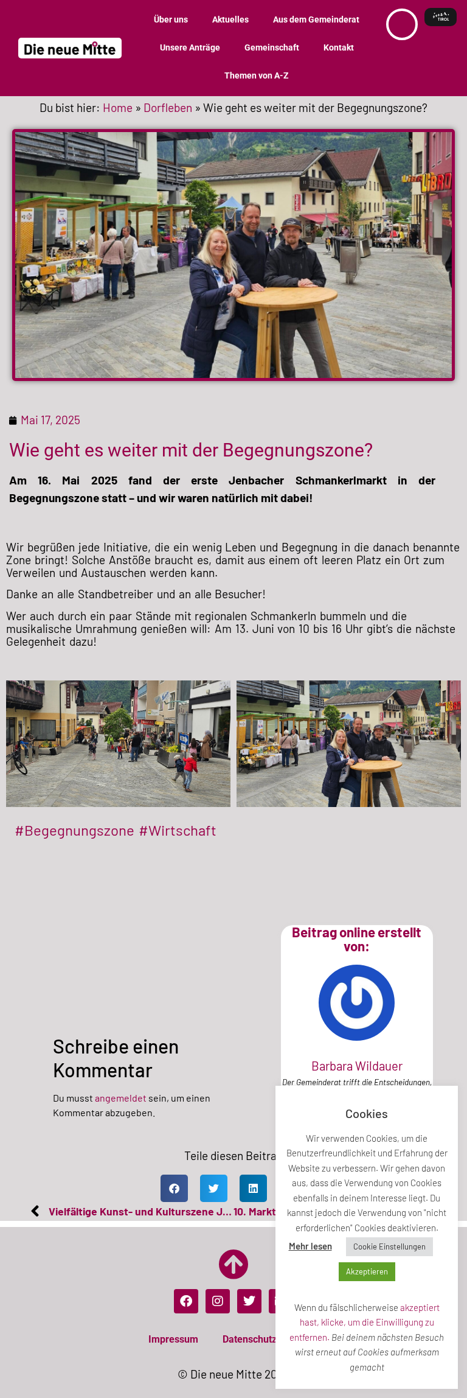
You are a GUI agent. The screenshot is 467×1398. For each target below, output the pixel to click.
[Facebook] (186, 1301)
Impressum (173, 1339)
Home (118, 107)
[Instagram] (218, 1301)
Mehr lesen (310, 1245)
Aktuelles (230, 20)
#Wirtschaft (177, 830)
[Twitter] (249, 1301)
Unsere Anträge (190, 48)
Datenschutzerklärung (271, 1339)
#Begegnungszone (74, 830)
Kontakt (338, 48)
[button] (174, 1188)
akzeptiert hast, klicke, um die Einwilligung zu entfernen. (364, 1322)
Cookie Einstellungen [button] (389, 1246)
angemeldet (121, 1097)
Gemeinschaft (271, 48)
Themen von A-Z (256, 76)
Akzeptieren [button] (367, 1271)
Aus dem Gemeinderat (316, 20)
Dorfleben (168, 107)
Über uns (171, 20)
